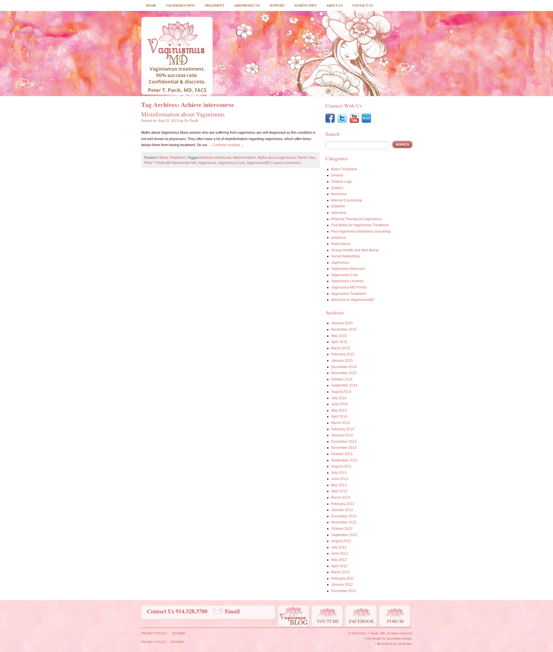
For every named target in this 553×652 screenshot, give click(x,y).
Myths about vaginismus (277, 157)
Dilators (337, 188)
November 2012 (344, 522)
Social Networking (345, 256)
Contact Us (362, 5)
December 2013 (344, 442)
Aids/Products (247, 5)
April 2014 (339, 416)
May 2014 (339, 410)
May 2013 (339, 485)
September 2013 (344, 460)
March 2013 (340, 497)
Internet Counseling (346, 200)
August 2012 (341, 541)
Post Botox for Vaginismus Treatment (360, 225)
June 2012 (339, 553)
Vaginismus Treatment (348, 294)
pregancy (338, 237)
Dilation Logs (341, 182)
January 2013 (342, 510)
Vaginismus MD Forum (349, 287)
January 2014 (342, 435)
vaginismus (340, 263)
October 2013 (342, 454)
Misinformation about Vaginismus (183, 114)
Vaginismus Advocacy (348, 269)
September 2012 (344, 535)
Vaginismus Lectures (347, 281)
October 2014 (342, 379)
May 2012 (339, 560)
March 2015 (340, 348)
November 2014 (344, 373)
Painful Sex (306, 157)
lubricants (338, 213)
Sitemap (178, 633)
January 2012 (342, 585)
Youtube (328, 621)
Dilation (337, 175)
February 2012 (342, 578)
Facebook (361, 621)
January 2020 (342, 323)
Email (232, 611)
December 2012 (344, 516)
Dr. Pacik (191, 121)
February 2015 (342, 354)
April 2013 (339, 491)
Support (277, 5)
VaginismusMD (258, 162)
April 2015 (339, 342)
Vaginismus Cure (231, 162)
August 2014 (341, 392)
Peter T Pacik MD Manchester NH (170, 162)
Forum (395, 621)
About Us (334, 5)
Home (151, 5)
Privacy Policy (154, 633)
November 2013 (344, 448)
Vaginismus (207, 162)
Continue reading (228, 145)
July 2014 (338, 398)
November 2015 (344, 329)
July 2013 (338, 473)
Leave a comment (287, 162)
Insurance (339, 194)
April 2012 (339, 566)
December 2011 (343, 591)
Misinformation (244, 157)
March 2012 (340, 572)
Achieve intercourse (215, 157)
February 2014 (342, 429)
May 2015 (339, 336)
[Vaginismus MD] (177, 56)
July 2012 (338, 547)
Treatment (214, 5)
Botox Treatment (172, 157)
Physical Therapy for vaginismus (356, 219)
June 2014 (339, 404)
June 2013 (339, 479)
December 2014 (344, 367)
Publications (341, 244)
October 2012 (342, 529)
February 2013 (342, 504)
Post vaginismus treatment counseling (361, 231)
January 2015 (342, 361)
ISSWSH (338, 206)
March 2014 (340, 423)
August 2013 (341, 466)
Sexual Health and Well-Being (354, 250)
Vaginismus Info (180, 5)
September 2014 (344, 385)
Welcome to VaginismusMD (352, 300)
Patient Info (305, 5)
